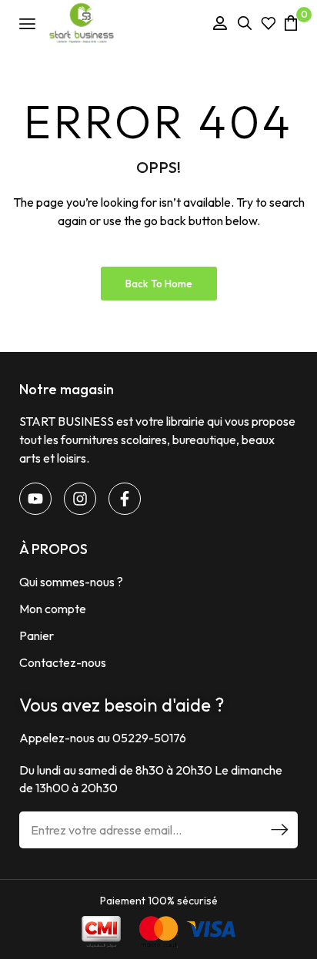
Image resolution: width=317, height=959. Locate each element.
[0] (291, 23)
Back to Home (158, 283)
